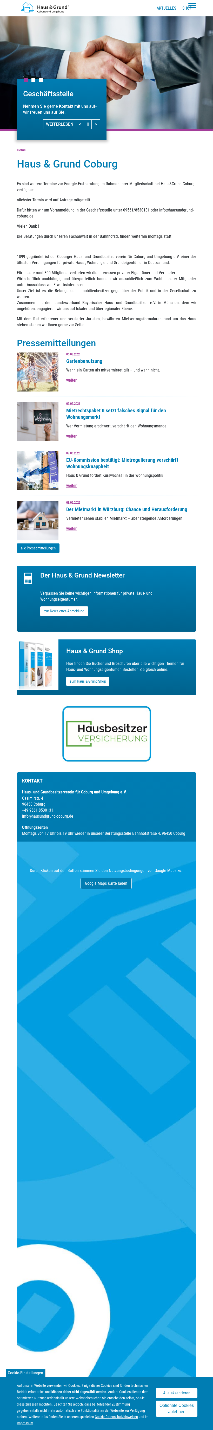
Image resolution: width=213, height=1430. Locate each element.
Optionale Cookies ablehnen (176, 1408)
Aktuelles (166, 8)
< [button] (81, 124)
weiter (71, 380)
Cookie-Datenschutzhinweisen (116, 1417)
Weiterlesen (59, 124)
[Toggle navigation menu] (192, 5)
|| (89, 124)
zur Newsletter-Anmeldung (64, 611)
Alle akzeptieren (176, 1392)
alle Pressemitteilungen (38, 548)
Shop (187, 8)
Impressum (25, 1423)
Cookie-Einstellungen (25, 1372)
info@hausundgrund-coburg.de (47, 816)
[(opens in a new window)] (106, 734)
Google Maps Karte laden (106, 883)
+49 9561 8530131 (37, 810)
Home (21, 150)
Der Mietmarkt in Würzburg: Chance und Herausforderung (126, 509)
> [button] (97, 124)
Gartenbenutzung (84, 361)
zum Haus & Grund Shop (88, 681)
